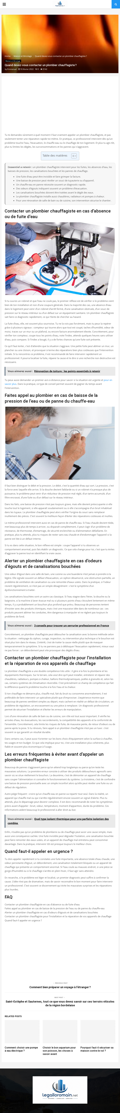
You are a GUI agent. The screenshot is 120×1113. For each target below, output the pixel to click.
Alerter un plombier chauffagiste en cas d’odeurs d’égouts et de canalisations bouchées (51, 912)
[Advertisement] (60, 108)
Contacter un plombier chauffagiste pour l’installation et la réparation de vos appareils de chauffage (58, 916)
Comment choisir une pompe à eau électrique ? (21, 1049)
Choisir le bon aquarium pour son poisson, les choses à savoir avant (59, 1051)
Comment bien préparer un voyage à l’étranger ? (60, 987)
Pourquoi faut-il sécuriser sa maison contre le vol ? (96, 1049)
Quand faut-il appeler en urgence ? (23, 920)
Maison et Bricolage (12, 61)
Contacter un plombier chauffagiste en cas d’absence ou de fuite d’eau (42, 904)
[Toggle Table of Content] (72, 156)
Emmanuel (12, 69)
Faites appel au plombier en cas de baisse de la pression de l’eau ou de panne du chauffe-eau (55, 908)
